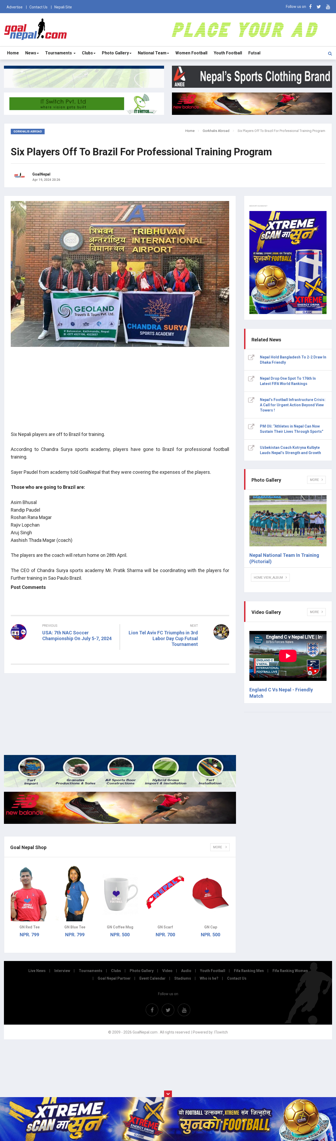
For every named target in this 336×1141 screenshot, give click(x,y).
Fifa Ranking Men (249, 971)
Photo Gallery (115, 52)
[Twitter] (318, 7)
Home (13, 52)
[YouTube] (328, 7)
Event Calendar (152, 978)
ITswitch (221, 1032)
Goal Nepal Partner (114, 978)
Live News (37, 971)
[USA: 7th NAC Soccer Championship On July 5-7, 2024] (63, 648)
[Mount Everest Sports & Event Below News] (120, 786)
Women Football (191, 52)
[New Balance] (120, 822)
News (30, 52)
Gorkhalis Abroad (216, 131)
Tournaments (59, 52)
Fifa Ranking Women (290, 971)
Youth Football (228, 52)
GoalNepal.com (36, 29)
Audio (186, 971)
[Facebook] (310, 7)
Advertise (15, 7)
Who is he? (209, 978)
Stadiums (182, 978)
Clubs (87, 52)
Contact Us (38, 7)
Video (167, 971)
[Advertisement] (120, 390)
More (218, 847)
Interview (62, 971)
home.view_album (268, 577)
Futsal (254, 52)
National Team (152, 52)
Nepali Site (63, 7)
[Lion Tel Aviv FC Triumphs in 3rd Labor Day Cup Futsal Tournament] (177, 654)
